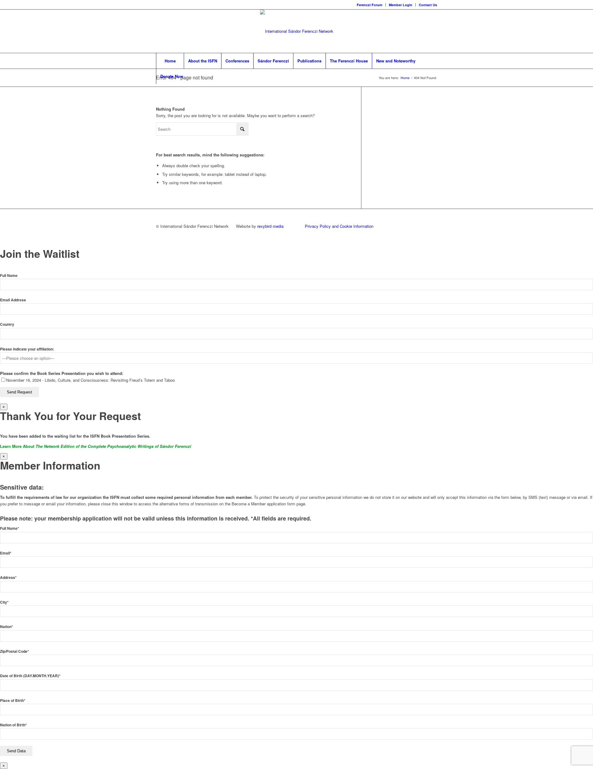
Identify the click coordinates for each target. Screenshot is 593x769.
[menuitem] (370, 4)
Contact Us (428, 4)
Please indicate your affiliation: (27, 349)
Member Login (400, 4)
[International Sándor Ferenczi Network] (296, 31)
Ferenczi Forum (369, 4)
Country (7, 324)
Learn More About (95, 446)
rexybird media (270, 226)
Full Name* (9, 528)
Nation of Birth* (13, 725)
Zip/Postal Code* (14, 651)
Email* (5, 553)
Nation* (6, 626)
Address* (8, 577)
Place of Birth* (12, 700)
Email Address (13, 300)
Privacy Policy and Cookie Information (339, 226)
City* (4, 602)
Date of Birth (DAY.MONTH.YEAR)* (30, 675)
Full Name (9, 275)
